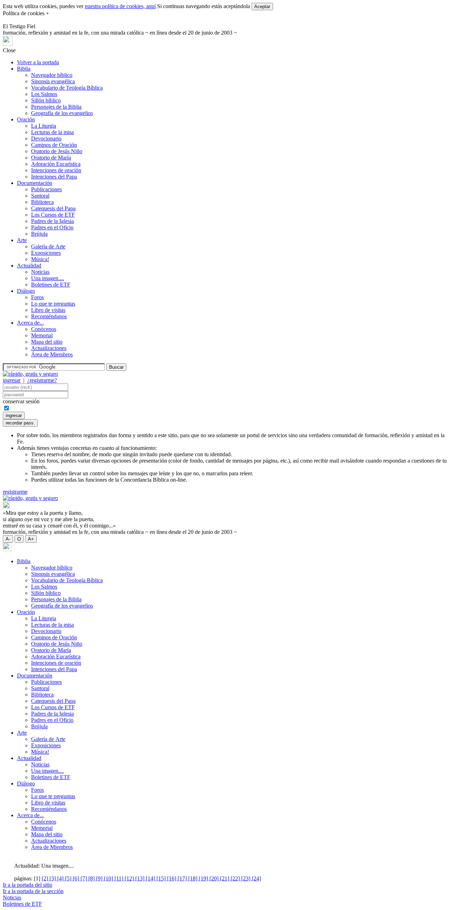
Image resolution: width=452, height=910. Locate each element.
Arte (22, 240)
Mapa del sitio (47, 342)
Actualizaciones (48, 348)
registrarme (15, 492)
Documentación (34, 183)
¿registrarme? (42, 380)
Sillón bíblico (46, 100)
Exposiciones (46, 253)
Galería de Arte (48, 246)
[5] (69, 878)
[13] (140, 878)
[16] (172, 878)
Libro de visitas (48, 310)
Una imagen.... (47, 278)
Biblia (23, 69)
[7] (84, 878)
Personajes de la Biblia (56, 107)
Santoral (40, 196)
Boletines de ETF (50, 285)
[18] (193, 878)
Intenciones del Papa (54, 177)
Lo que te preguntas (53, 304)
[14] (151, 878)
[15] (161, 878)
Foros (37, 297)
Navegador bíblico (51, 75)
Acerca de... (30, 323)
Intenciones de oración (56, 170)
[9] (100, 878)
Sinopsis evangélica (53, 81)
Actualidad (29, 266)
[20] (214, 878)
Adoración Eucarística (56, 164)
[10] (109, 878)
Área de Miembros (52, 354)
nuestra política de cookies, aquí (120, 6)
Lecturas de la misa (52, 132)
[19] (204, 878)
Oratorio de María (51, 158)
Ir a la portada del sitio (27, 885)
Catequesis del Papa (53, 208)
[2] (45, 878)
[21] (225, 878)
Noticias (40, 272)
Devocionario (46, 138)
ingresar (11, 380)
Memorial (42, 335)
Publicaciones (46, 189)
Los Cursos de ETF (53, 215)
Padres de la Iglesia (52, 221)
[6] (77, 878)
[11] (119, 878)
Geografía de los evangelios (62, 113)
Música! (40, 259)
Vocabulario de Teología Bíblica (67, 88)
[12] (130, 878)
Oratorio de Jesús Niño (56, 151)
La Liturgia (43, 126)
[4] (61, 878)
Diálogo (26, 291)
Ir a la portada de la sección (33, 891)
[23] (246, 878)
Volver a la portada (38, 62)
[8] (92, 878)
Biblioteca (42, 202)
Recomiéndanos (49, 316)
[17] (183, 878)
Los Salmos (44, 94)
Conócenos (43, 329)
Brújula (39, 234)
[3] (53, 878)
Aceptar (262, 6)
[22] (236, 878)
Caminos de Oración (54, 145)
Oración (26, 119)
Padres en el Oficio (52, 227)
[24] (256, 878)
